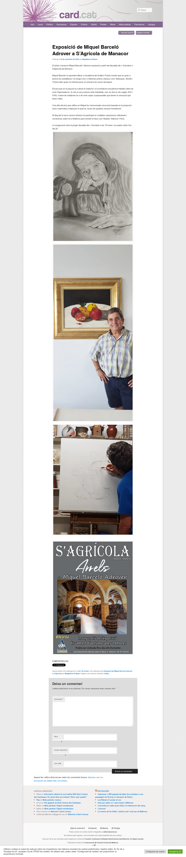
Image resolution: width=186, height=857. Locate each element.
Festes (103, 24)
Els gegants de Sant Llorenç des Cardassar (62, 802)
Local (40, 24)
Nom (58, 737)
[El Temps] (116, 828)
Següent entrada (144, 32)
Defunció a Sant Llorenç (61, 811)
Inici (32, 24)
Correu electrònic (61, 751)
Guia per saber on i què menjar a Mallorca (115, 802)
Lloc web (57, 763)
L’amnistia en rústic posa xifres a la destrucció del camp (121, 805)
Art (79, 671)
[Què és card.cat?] (77, 828)
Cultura (84, 24)
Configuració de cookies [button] (155, 851)
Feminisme (139, 24)
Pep (38, 800)
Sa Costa (85, 671)
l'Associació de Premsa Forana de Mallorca (101, 842)
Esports (73, 24)
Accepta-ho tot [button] (175, 851)
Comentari (58, 699)
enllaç (106, 673)
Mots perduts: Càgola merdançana (58, 805)
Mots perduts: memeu (52, 800)
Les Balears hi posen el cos (109, 800)
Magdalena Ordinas (89, 59)
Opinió (94, 24)
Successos (62, 24)
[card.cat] (78, 17)
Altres (112, 24)
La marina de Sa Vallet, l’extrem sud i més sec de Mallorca (122, 811)
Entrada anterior (126, 32)
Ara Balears (103, 791)
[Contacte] (92, 828)
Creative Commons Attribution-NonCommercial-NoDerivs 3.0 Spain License (114, 839)
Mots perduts (125, 24)
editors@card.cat (110, 832)
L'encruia (102, 808)
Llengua (151, 24)
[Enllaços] (104, 828)
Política (49, 24)
